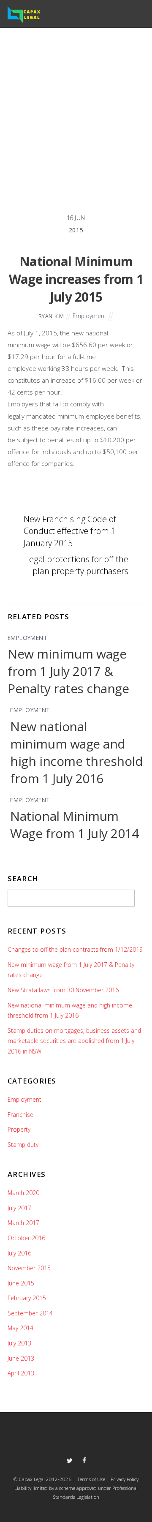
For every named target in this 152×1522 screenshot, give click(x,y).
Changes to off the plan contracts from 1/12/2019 (75, 949)
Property (19, 1129)
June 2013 (21, 1358)
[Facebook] (84, 1460)
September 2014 (30, 1313)
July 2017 (19, 1208)
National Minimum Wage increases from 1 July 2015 (76, 279)
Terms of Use (91, 1479)
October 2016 (26, 1238)
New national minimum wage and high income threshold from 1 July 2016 (76, 752)
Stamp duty (23, 1145)
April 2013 (21, 1373)
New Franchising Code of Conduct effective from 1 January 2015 (70, 530)
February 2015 (27, 1298)
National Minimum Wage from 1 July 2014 (74, 824)
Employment (89, 316)
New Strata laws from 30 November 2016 (63, 990)
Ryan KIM (51, 316)
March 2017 (23, 1223)
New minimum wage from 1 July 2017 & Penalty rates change (68, 671)
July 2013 (19, 1343)
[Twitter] (69, 1460)
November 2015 (29, 1268)
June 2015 (21, 1283)
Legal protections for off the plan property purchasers (76, 565)
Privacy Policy (123, 1479)
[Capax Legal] (24, 20)
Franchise (20, 1115)
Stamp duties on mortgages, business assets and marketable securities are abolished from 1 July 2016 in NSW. (74, 1040)
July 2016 (19, 1253)
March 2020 (23, 1193)
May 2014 (20, 1328)
